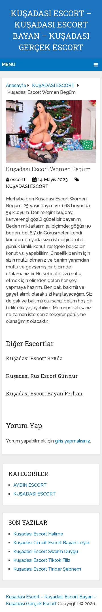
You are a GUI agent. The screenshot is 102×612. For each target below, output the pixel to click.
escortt (18, 179)
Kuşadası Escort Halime (38, 534)
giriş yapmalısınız (72, 441)
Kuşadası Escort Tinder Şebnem (47, 569)
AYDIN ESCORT (30, 485)
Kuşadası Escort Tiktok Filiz (42, 560)
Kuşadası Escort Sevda (34, 358)
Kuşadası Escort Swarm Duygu (45, 551)
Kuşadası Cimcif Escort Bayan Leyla (51, 542)
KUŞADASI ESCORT (27, 186)
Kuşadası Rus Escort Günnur (42, 375)
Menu (8, 64)
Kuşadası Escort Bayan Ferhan (44, 393)
